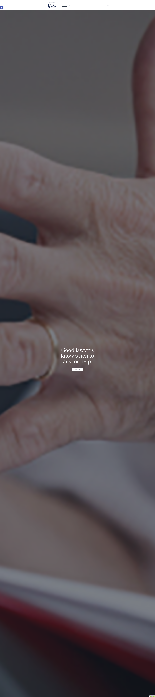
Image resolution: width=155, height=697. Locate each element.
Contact (109, 5)
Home (64, 5)
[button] (1, 7)
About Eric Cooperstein (74, 5)
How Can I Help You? (88, 5)
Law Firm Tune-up (99, 5)
